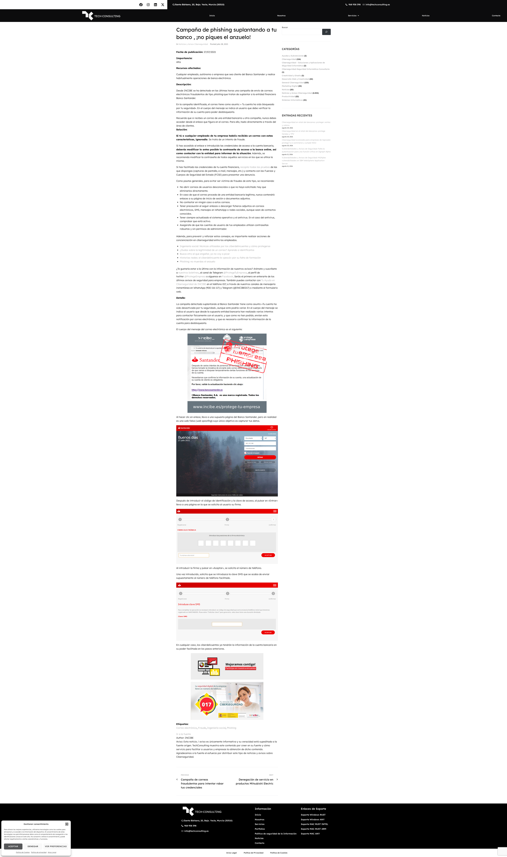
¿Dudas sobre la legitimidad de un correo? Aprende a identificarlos (217, 250)
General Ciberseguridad (293, 82)
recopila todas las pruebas (255, 167)
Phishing (231, 727)
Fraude (202, 727)
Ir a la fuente (183, 734)
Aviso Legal (52, 852)
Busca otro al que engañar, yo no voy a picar (205, 253)
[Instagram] (148, 4)
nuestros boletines (188, 272)
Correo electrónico (186, 727)
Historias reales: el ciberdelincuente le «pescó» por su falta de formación (220, 257)
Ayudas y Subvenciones (293, 56)
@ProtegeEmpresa (195, 276)
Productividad (288, 96)
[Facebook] (141, 4)
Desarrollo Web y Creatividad (295, 79)
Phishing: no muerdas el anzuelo (197, 261)
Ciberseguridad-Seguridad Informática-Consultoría (306, 69)
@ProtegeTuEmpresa (235, 272)
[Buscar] (326, 32)
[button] (66, 824)
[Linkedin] (155, 4)
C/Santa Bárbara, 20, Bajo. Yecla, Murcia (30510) (198, 4)
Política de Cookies (23, 852)
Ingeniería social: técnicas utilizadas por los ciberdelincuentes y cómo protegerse (225, 246)
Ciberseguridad (289, 59)
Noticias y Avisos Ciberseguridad (193, 44)
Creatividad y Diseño (291, 75)
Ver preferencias (56, 846)
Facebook (227, 276)
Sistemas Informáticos (292, 100)
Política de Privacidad (253, 853)
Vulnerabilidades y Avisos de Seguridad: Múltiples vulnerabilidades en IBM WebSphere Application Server (304, 160)
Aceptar (13, 846)
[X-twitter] (162, 4)
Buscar (285, 27)
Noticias (285, 89)
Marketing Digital (290, 86)
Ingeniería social (216, 727)
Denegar (33, 846)
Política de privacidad (38, 852)
